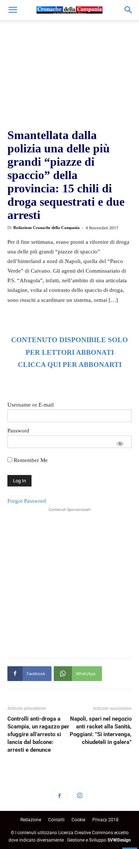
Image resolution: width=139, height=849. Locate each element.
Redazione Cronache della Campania (46, 227)
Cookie (78, 819)
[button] (12, 10)
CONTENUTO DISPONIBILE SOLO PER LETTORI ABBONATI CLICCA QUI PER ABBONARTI (69, 352)
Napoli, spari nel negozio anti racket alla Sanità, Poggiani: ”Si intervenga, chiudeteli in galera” (101, 730)
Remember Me (30, 460)
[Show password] (120, 443)
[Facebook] (59, 795)
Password (18, 431)
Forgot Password (26, 501)
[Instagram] (79, 795)
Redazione (30, 819)
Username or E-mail (30, 405)
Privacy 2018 (105, 819)
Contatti (56, 819)
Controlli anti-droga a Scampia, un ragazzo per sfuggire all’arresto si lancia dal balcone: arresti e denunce (38, 734)
